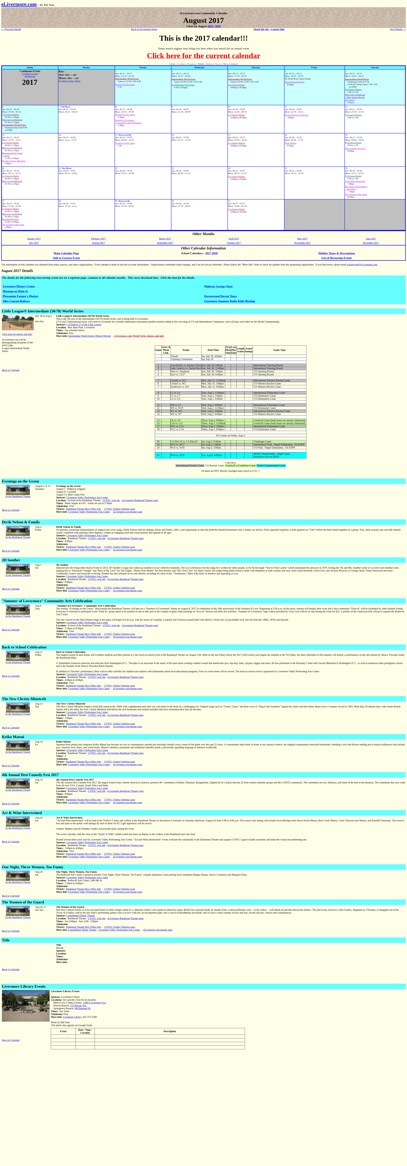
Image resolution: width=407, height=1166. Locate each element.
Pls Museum (30, 76)
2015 (210, 26)
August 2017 (98, 242)
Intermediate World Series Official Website (89, 336)
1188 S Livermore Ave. (94, 1002)
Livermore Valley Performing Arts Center (87, 497)
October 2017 (234, 242)
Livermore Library (72, 1017)
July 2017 (34, 242)
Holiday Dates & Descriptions (336, 253)
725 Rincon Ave (78, 1005)
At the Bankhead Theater (18, 496)
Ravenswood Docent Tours (220, 296)
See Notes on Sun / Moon (69, 81)
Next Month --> (398, 29)
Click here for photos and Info (17, 334)
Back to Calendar (11, 370)
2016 (218, 26)
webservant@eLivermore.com (362, 264)
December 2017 (371, 242)
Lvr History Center (30, 74)
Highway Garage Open (218, 286)
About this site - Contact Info (268, 29)
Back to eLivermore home (144, 29)
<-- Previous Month (11, 29)
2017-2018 (211, 253)
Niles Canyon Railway (16, 301)
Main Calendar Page (66, 253)
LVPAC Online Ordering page (119, 509)
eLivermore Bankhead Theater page (140, 500)
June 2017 (371, 238)
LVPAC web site (111, 500)
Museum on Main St (15, 291)
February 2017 (98, 238)
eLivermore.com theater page (127, 511)
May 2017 (302, 238)
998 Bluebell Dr (82, 1008)
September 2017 (165, 242)
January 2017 (34, 238)
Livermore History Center (19, 286)
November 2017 (302, 242)
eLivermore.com (19, 4)
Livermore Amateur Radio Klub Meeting (229, 301)
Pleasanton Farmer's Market (20, 296)
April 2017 (233, 238)
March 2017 (165, 238)
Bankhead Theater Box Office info (83, 509)
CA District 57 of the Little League (83, 324)
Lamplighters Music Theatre (80, 915)
